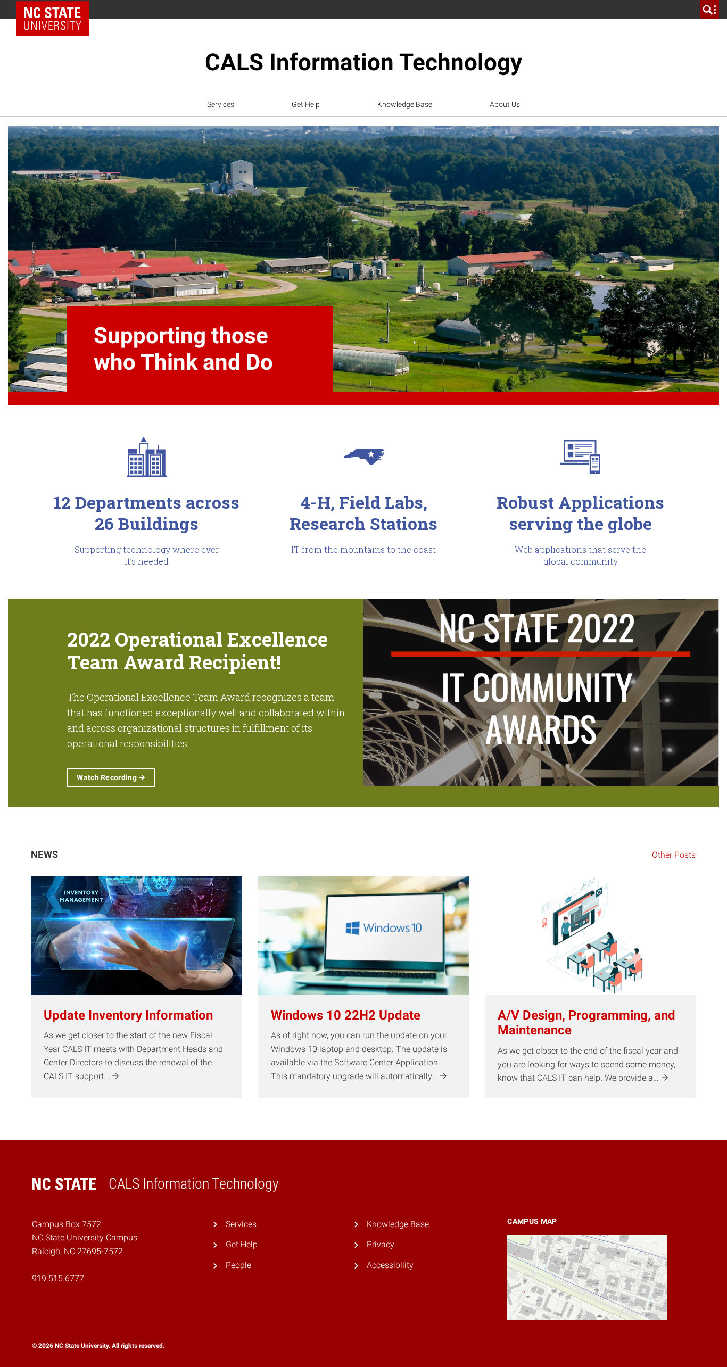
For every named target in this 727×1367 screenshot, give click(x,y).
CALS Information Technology (363, 62)
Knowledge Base (404, 104)
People (238, 1265)
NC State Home (56, 9)
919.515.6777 (58, 1278)
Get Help (306, 104)
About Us (505, 104)
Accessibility (390, 1265)
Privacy (380, 1244)
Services (220, 104)
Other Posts (674, 855)
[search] (709, 9)
